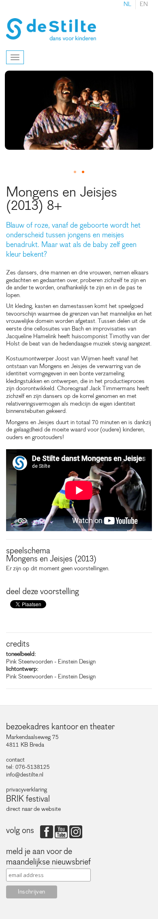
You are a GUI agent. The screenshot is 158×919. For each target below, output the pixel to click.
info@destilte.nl (24, 775)
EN (144, 4)
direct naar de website (33, 809)
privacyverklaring (26, 789)
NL (127, 4)
